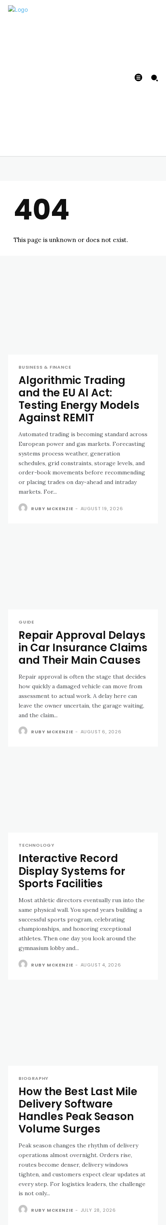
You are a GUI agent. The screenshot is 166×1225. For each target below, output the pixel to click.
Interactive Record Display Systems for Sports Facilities (72, 871)
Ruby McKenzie (52, 508)
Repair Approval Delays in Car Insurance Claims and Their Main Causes (83, 647)
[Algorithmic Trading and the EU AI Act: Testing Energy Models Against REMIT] (83, 317)
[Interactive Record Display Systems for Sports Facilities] (83, 795)
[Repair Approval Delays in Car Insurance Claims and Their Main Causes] (83, 572)
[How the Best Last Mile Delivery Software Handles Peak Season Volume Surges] (83, 1028)
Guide (26, 622)
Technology (36, 845)
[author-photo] (24, 508)
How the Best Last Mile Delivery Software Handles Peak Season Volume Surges (78, 1110)
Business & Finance (45, 367)
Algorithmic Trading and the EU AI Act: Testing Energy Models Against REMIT (79, 399)
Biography (33, 1078)
